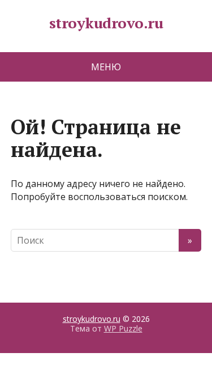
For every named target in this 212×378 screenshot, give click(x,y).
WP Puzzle (123, 328)
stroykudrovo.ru (106, 23)
